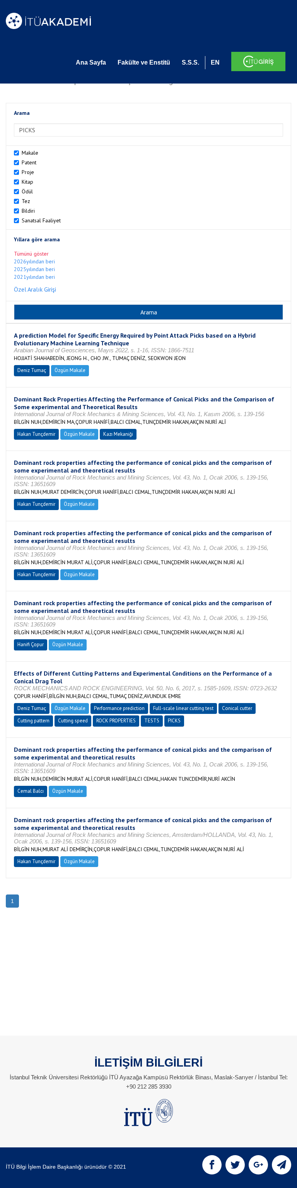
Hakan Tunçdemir (36, 434)
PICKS (174, 720)
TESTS (151, 720)
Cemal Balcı (30, 791)
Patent (29, 162)
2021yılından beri (34, 276)
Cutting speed (73, 720)
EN (215, 62)
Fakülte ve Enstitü (144, 62)
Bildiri (28, 210)
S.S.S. (190, 62)
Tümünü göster (31, 253)
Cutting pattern (33, 720)
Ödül (27, 191)
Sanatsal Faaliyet (41, 220)
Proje (28, 172)
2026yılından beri (34, 261)
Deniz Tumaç (31, 370)
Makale (30, 152)
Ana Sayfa (91, 62)
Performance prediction (119, 708)
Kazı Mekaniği (118, 434)
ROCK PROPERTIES (116, 720)
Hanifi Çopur (30, 644)
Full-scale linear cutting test (183, 708)
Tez (26, 201)
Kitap (27, 181)
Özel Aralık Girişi (35, 289)
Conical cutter (237, 708)
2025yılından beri (34, 269)
